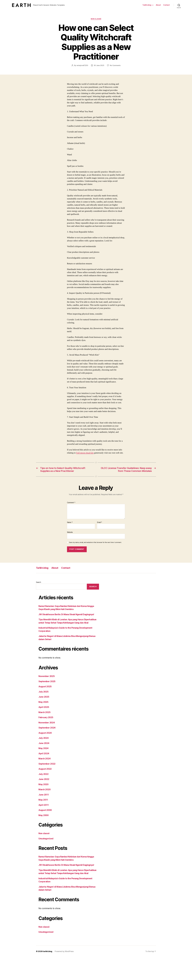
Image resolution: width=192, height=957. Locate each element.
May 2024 (43, 748)
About (158, 5)
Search (38, 582)
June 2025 (43, 697)
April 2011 (43, 805)
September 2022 (46, 764)
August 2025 (45, 686)
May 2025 (43, 702)
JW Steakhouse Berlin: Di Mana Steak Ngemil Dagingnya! (66, 614)
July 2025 (43, 691)
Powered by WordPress (64, 951)
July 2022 (43, 774)
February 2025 (45, 717)
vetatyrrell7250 (82, 65)
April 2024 (43, 753)
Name (69, 522)
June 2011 (43, 794)
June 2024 (43, 743)
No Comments (115, 65)
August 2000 (45, 810)
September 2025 (46, 681)
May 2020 (43, 784)
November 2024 (46, 722)
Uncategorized (45, 838)
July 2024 (43, 738)
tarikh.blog (47, 951)
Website (70, 532)
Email (99, 522)
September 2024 (47, 727)
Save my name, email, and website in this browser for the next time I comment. (95, 542)
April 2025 (43, 707)
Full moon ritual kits (85, 453)
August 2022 (45, 769)
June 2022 (43, 779)
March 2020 (44, 789)
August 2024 (45, 733)
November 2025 (46, 676)
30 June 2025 (99, 65)
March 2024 (44, 758)
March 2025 (44, 712)
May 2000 (43, 815)
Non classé (96, 19)
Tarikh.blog (146, 5)
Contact (166, 5)
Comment (71, 502)
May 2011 (43, 800)
